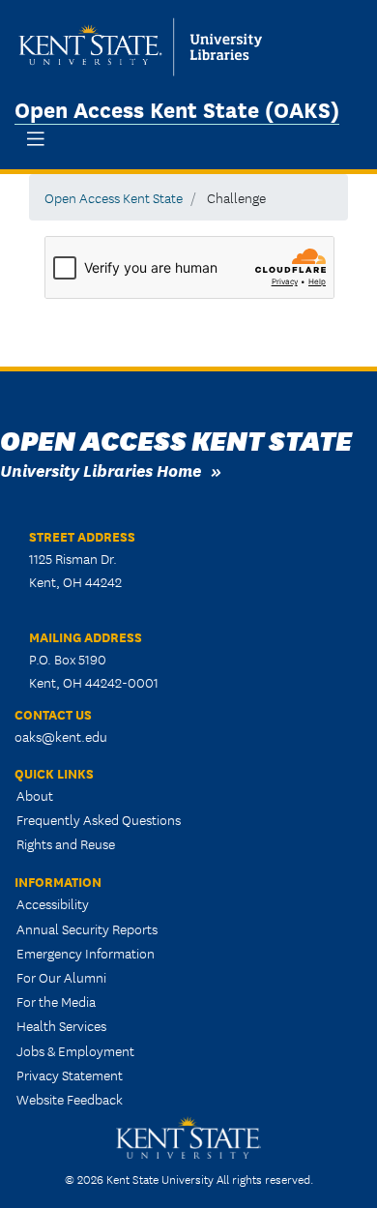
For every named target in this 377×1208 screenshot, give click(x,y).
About (34, 795)
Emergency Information (85, 952)
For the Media (56, 1001)
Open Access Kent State (113, 197)
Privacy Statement (69, 1074)
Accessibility (52, 903)
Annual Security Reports (87, 928)
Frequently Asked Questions (98, 819)
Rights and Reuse (65, 843)
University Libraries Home (100, 469)
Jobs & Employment (75, 1050)
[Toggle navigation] (35, 139)
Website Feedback (69, 1098)
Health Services (61, 1025)
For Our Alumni (61, 976)
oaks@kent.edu (60, 736)
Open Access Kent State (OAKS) (176, 108)
